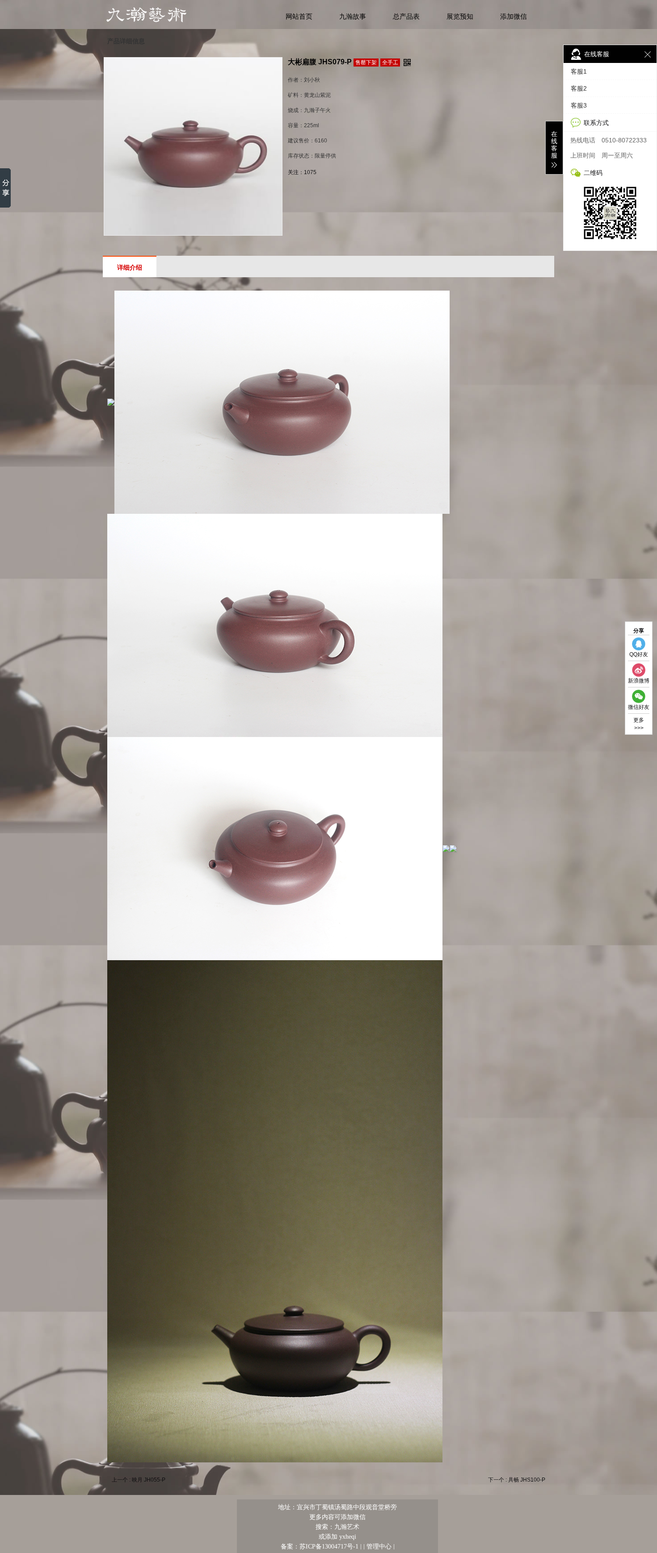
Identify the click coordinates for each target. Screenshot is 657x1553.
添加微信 (513, 16)
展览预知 (459, 16)
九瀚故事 (352, 16)
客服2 (579, 88)
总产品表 (406, 16)
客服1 (579, 71)
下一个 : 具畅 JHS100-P (516, 1480)
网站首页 (299, 16)
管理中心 (379, 1546)
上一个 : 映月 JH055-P (138, 1480)
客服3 (579, 105)
